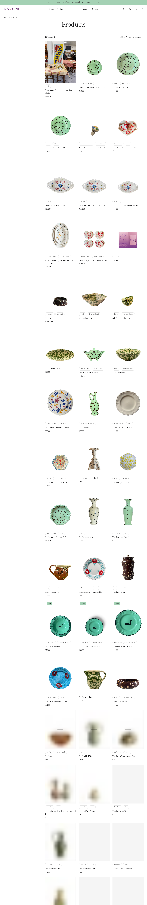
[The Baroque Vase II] (128, 510)
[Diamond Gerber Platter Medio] (94, 178)
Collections (73, 9)
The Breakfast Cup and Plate (124, 756)
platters (49, 201)
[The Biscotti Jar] (128, 565)
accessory (50, 314)
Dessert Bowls (85, 369)
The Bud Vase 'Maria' (87, 869)
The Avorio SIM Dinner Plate (124, 428)
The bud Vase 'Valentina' (122, 869)
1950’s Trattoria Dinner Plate (124, 87)
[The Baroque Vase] (94, 510)
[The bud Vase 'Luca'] (60, 842)
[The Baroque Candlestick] (94, 455)
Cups (127, 144)
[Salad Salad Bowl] (94, 291)
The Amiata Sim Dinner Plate (57, 428)
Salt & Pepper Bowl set (121, 318)
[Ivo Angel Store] (12, 9)
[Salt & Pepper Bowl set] (128, 291)
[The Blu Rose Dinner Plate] (60, 674)
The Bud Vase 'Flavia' (87, 811)
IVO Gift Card (118, 260)
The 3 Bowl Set (118, 373)
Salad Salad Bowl (86, 318)
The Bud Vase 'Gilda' (120, 811)
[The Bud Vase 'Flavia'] (94, 784)
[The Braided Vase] (94, 729)
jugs (48, 588)
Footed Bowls (98, 369)
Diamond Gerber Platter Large (57, 206)
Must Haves (101, 144)
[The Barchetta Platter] (60, 346)
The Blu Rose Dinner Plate (56, 701)
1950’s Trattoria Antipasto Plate (92, 87)
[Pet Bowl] (60, 291)
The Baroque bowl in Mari (56, 482)
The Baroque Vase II (120, 537)
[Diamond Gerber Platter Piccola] (128, 178)
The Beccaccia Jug (52, 592)
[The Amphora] (94, 400)
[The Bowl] (60, 729)
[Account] (136, 9)
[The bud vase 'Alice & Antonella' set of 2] (60, 784)
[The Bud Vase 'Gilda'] (128, 784)
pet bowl (60, 314)
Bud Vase (50, 807)
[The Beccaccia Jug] (60, 565)
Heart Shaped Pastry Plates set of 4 (93, 260)
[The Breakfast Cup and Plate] (128, 729)
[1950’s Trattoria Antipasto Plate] (94, 60)
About (85, 9)
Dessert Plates (51, 256)
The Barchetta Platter (53, 369)
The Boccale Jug (85, 697)
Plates (90, 83)
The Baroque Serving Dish (55, 537)
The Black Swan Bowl (53, 647)
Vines (129, 424)
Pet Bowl (48, 318)
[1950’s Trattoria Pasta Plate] (60, 121)
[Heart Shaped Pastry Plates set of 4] (94, 233)
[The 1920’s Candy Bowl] (94, 346)
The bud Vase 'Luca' (53, 869)
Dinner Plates (64, 256)
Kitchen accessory (86, 144)
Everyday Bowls (94, 314)
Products (60, 9)
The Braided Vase (86, 756)
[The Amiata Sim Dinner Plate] (60, 400)
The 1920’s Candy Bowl (88, 373)
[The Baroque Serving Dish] (60, 510)
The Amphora (84, 428)
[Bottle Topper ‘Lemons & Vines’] (94, 121)
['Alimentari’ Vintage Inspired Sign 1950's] (60, 62)
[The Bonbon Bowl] (128, 674)
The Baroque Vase (86, 537)
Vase (82, 533)
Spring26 (125, 83)
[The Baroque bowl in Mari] (60, 455)
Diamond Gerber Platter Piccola (125, 206)
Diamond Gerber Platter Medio (92, 206)
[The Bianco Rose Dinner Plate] (94, 565)
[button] (49, 2)
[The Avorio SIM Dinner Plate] (128, 400)
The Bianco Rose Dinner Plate (91, 592)
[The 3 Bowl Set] (128, 346)
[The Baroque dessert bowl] (128, 455)
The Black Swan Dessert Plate (91, 647)
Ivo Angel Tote (81, 2)
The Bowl (49, 756)
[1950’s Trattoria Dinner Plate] (128, 60)
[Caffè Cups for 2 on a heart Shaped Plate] (128, 121)
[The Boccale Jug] (94, 674)
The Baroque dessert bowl (123, 482)
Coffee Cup (118, 144)
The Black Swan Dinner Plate (124, 647)
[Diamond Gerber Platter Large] (60, 178)
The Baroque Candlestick (89, 478)
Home (5, 17)
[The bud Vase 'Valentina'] (128, 842)
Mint (82, 83)
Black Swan (50, 643)
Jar (115, 588)
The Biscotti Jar (118, 592)
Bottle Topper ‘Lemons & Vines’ (92, 148)
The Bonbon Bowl (119, 701)
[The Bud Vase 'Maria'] (94, 842)
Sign (48, 86)
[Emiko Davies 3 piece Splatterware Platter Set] (60, 233)
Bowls (82, 314)
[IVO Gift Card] (128, 233)
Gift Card (117, 256)
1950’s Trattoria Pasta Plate (56, 148)
